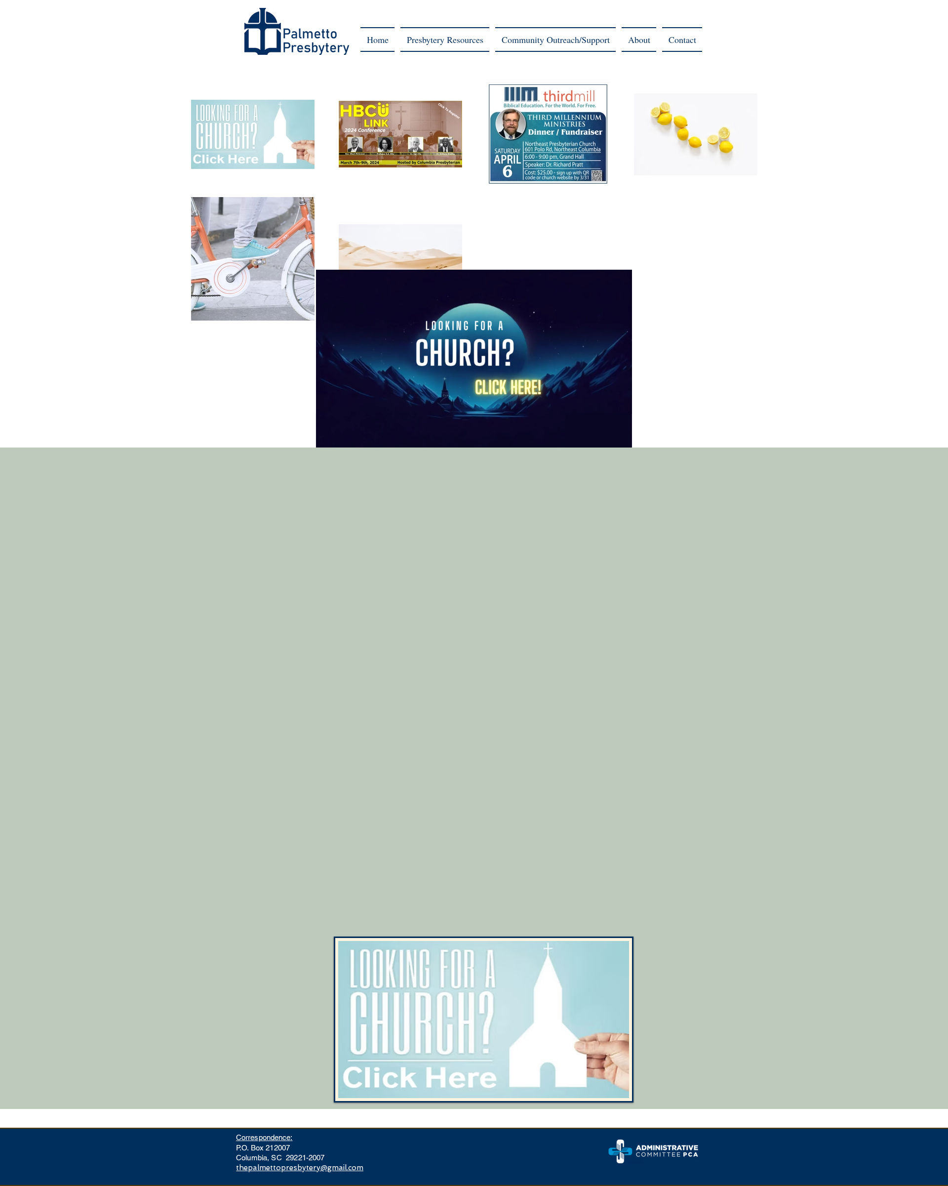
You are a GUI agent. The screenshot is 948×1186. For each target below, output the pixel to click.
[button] (444, 39)
